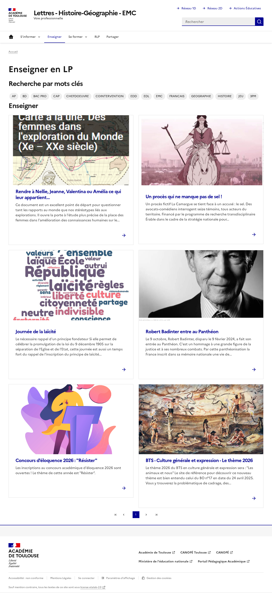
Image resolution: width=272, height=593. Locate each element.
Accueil (11, 37)
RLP (97, 37)
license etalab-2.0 (90, 587)
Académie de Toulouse (155, 552)
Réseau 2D (214, 8)
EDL (146, 96)
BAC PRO (40, 96)
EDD (133, 96)
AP (14, 96)
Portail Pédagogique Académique (222, 561)
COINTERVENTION (110, 96)
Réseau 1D (188, 8)
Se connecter (86, 578)
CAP (56, 96)
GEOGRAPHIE (201, 96)
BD (25, 96)
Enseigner (55, 37)
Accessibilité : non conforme (25, 578)
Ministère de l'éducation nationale (163, 561)
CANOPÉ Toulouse (193, 552)
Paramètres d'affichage (120, 578)
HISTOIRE (225, 96)
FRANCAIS (176, 96)
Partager (112, 37)
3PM (253, 96)
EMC (159, 96)
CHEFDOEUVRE (77, 96)
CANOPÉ (222, 552)
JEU (240, 96)
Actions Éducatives (247, 8)
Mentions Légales (60, 578)
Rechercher (259, 21)
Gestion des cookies (159, 578)
